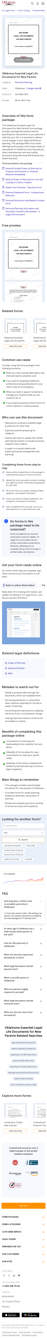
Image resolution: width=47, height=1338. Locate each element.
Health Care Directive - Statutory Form (23, 187)
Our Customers (10, 1254)
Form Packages (10, 1216)
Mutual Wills (31, 846)
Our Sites (7, 1261)
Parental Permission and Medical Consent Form (25, 202)
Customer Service (11, 1231)
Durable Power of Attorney (13, 850)
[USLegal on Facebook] (9, 1275)
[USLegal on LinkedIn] (14, 1275)
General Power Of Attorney (13, 855)
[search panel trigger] (32, 3)
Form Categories (11, 1224)
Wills (10, 673)
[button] (43, 3)
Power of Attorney (16, 663)
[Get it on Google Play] (30, 1315)
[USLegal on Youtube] (19, 1275)
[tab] (19, 585)
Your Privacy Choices (9, 1332)
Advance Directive (16, 668)
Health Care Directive (11, 859)
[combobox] (23, 825)
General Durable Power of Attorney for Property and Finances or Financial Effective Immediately (24, 171)
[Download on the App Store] (11, 1315)
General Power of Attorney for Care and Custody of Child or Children (24, 181)
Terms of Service (25, 1332)
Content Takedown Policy (11, 1335)
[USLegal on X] (4, 1275)
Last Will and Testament (12, 846)
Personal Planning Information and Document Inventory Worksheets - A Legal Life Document (23, 211)
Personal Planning (23, 82)
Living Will (28, 859)
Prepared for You (11, 1246)
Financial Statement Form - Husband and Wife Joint (25, 194)
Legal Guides (9, 1239)
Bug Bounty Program (29, 1335)
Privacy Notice (38, 1332)
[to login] (37, 3)
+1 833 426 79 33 (11, 1285)
